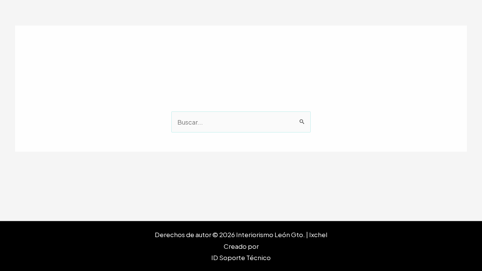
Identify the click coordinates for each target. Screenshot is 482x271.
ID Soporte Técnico (241, 257)
